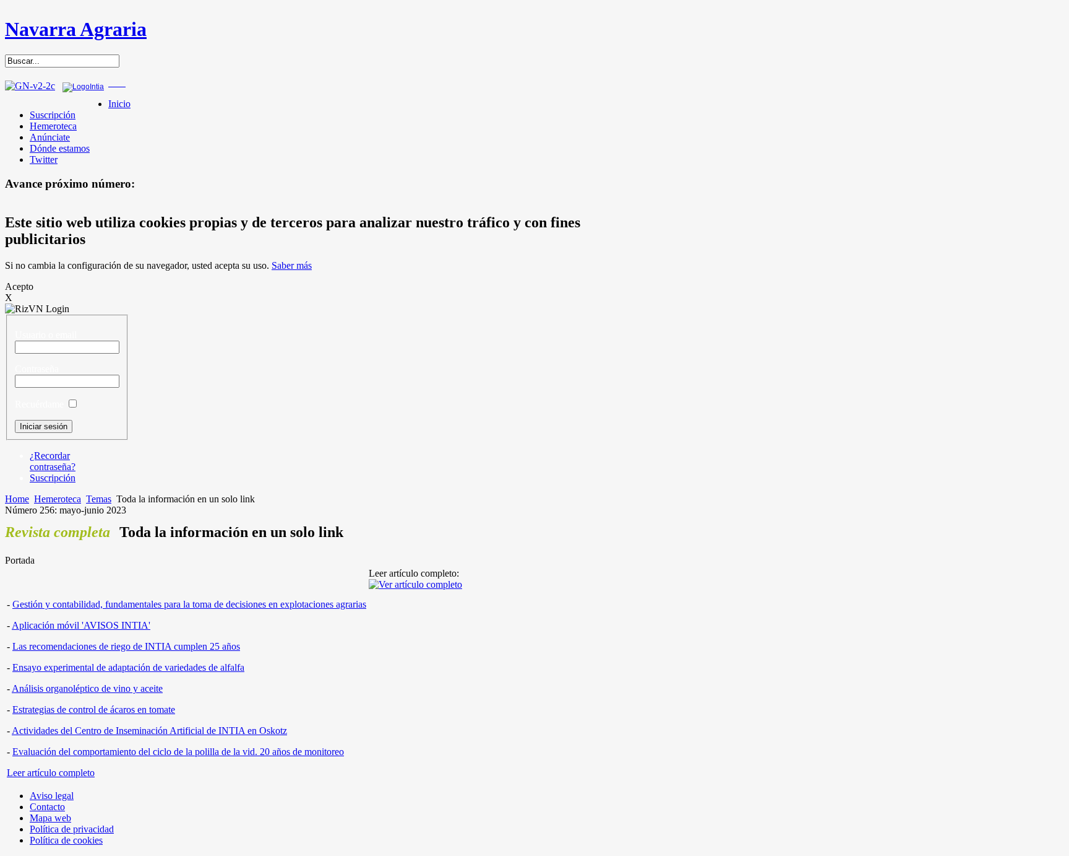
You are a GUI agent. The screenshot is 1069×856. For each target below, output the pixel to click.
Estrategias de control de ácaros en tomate (93, 709)
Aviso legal (52, 795)
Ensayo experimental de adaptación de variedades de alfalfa (128, 667)
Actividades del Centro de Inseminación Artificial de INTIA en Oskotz (149, 730)
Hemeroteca (53, 126)
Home (17, 499)
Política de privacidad (72, 829)
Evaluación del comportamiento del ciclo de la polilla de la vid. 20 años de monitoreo (178, 751)
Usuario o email (46, 335)
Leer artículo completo (51, 772)
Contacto (47, 806)
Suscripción (52, 115)
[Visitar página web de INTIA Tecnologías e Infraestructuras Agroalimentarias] (83, 86)
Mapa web (50, 818)
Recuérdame (39, 404)
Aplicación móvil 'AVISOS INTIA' (81, 625)
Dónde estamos (60, 148)
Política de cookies (66, 840)
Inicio (119, 103)
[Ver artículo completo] (415, 584)
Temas (98, 499)
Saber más (292, 265)
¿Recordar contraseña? (52, 461)
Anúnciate (50, 137)
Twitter (44, 159)
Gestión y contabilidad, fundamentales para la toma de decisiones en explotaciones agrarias (189, 604)
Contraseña (37, 369)
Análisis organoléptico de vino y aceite (87, 688)
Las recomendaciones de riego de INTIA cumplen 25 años (126, 646)
